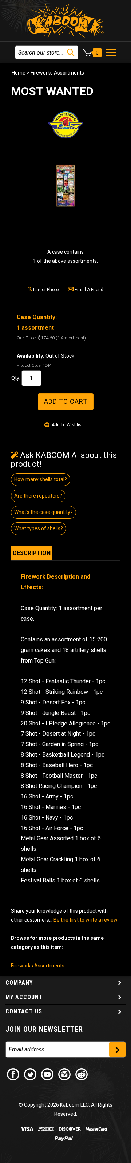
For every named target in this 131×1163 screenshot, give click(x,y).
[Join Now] (117, 1049)
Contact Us (23, 1011)
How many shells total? (40, 479)
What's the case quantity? (43, 512)
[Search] (71, 52)
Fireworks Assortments (57, 73)
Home (18, 73)
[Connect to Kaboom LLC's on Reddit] (82, 1074)
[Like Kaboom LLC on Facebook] (13, 1074)
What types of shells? (38, 528)
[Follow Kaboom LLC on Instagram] (65, 1074)
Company (19, 982)
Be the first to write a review (85, 920)
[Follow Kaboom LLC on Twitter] (31, 1074)
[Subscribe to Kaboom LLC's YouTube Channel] (48, 1074)
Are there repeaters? (38, 496)
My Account (24, 997)
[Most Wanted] (65, 185)
